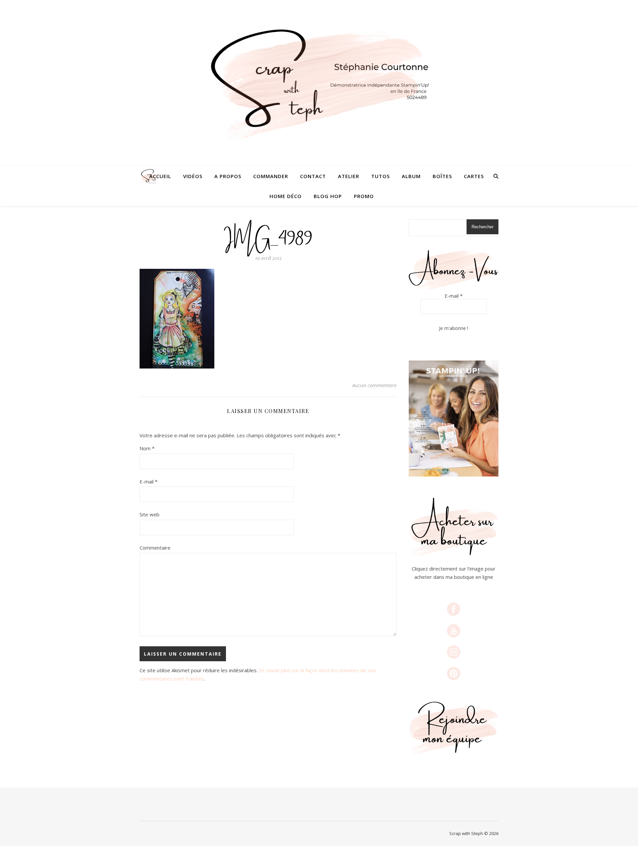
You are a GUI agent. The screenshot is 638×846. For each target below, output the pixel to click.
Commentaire (155, 547)
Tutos (380, 176)
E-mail (149, 481)
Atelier (348, 176)
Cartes (474, 176)
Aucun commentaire (374, 385)
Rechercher (482, 226)
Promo (364, 196)
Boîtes (442, 176)
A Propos (227, 176)
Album (411, 176)
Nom (147, 448)
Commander (270, 176)
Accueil (160, 176)
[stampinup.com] (453, 418)
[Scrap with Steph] (319, 83)
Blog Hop (328, 196)
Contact (313, 176)
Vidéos (192, 176)
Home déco (285, 196)
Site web (150, 514)
